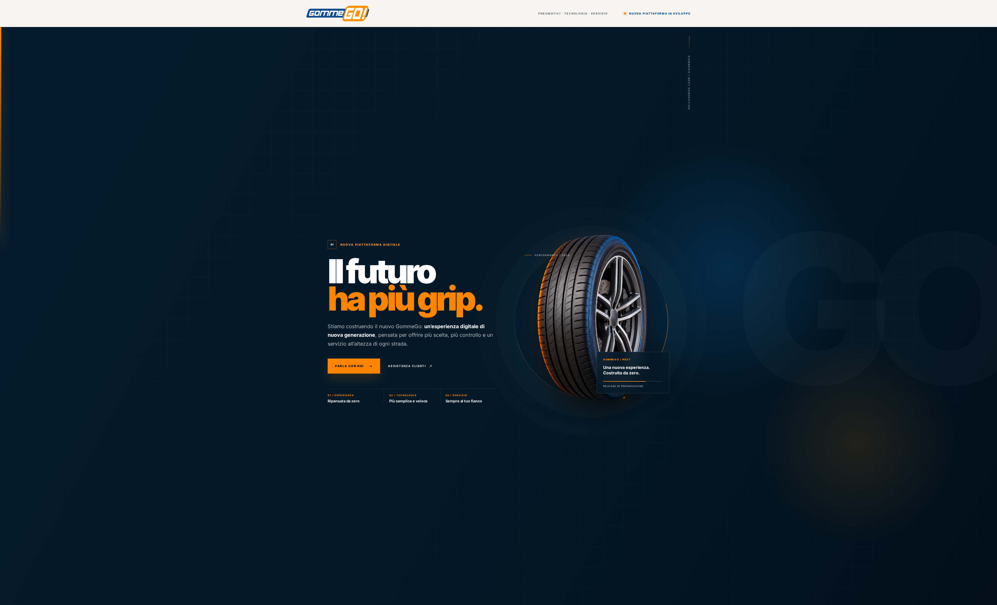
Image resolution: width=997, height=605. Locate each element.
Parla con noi (349, 366)
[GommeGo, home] (337, 14)
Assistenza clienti (407, 366)
